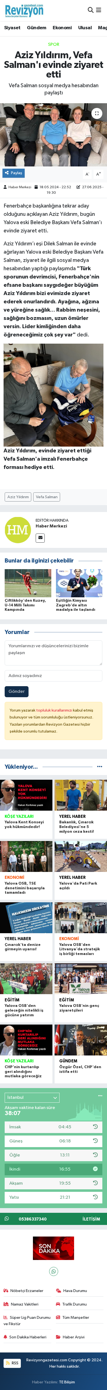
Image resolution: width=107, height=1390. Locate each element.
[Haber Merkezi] (18, 529)
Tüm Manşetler (75, 1317)
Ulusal (85, 27)
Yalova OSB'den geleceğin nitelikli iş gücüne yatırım (24, 1010)
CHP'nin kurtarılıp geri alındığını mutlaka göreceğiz (23, 1071)
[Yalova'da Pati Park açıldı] (81, 856)
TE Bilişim (67, 1382)
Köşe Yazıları (19, 817)
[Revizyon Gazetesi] (24, 10)
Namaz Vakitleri (24, 1304)
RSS (14, 1363)
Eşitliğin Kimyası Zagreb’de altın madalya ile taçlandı (75, 605)
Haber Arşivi (74, 1337)
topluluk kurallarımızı (54, 710)
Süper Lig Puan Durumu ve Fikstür (27, 1320)
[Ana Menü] (98, 10)
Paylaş (16, 173)
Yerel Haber (72, 817)
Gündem (36, 27)
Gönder (17, 691)
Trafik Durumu (74, 1304)
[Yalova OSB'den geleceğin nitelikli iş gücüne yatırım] (26, 978)
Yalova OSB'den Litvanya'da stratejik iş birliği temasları (79, 949)
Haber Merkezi (20, 187)
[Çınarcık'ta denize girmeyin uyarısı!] (26, 917)
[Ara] (91, 10)
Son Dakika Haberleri (27, 1337)
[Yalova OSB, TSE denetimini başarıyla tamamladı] (26, 856)
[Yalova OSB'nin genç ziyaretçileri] (81, 978)
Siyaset (12, 27)
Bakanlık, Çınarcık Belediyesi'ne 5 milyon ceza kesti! (76, 827)
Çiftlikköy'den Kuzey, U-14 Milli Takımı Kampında (25, 605)
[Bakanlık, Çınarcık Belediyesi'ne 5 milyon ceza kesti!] (81, 795)
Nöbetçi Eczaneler (26, 1291)
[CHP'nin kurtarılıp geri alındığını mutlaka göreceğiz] (26, 1040)
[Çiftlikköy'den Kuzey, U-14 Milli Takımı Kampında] (28, 583)
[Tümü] (99, 767)
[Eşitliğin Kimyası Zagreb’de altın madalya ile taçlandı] (79, 583)
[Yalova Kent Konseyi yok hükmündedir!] (26, 795)
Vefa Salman (47, 497)
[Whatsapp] (53, 1271)
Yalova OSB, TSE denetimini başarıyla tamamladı (25, 888)
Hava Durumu (75, 1291)
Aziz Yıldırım (18, 497)
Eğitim (12, 1000)
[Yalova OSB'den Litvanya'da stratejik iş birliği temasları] (81, 917)
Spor (53, 44)
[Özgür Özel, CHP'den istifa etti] (81, 1040)
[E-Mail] (40, 538)
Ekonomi (62, 27)
